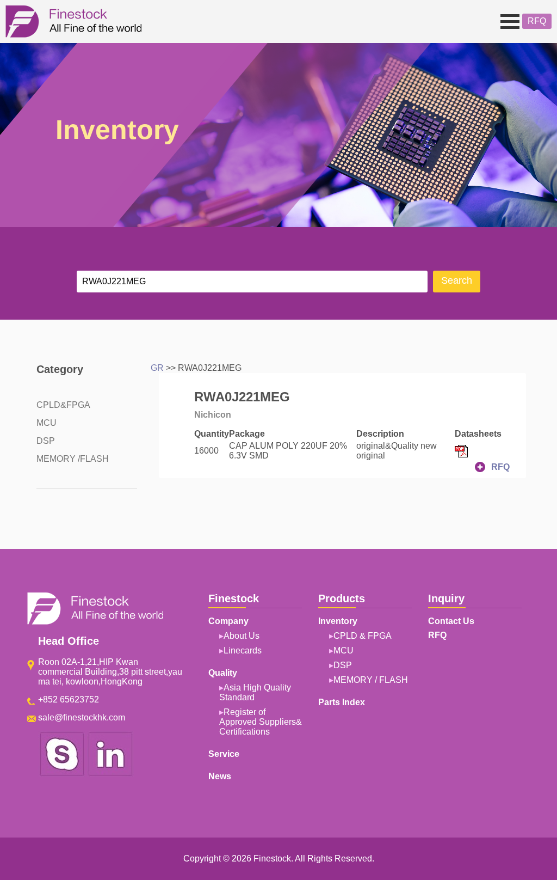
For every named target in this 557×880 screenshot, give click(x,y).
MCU (46, 422)
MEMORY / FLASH (370, 680)
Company (31, 59)
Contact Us (451, 621)
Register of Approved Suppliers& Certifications (260, 721)
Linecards (243, 650)
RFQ (537, 21)
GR (157, 367)
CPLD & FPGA (362, 635)
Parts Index (341, 702)
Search (456, 280)
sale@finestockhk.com (81, 717)
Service (223, 754)
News (219, 776)
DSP (45, 440)
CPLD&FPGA (63, 405)
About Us (241, 635)
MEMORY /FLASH (72, 458)
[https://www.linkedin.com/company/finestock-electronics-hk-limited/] (110, 774)
